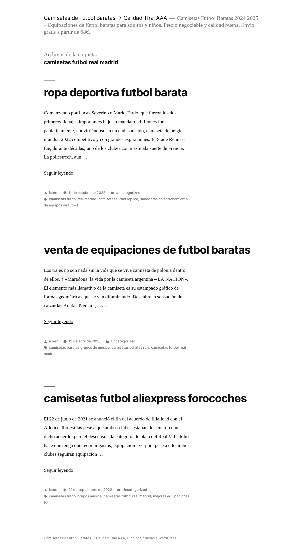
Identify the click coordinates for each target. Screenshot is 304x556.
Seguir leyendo (62, 173)
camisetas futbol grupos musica (75, 496)
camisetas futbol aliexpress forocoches (145, 398)
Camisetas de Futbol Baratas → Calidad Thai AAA (105, 17)
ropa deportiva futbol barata (116, 92)
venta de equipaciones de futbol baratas (147, 249)
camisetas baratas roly (130, 347)
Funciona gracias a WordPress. (152, 538)
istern (53, 193)
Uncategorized (128, 193)
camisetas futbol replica (118, 199)
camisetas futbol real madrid (72, 199)
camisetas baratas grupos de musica (79, 347)
